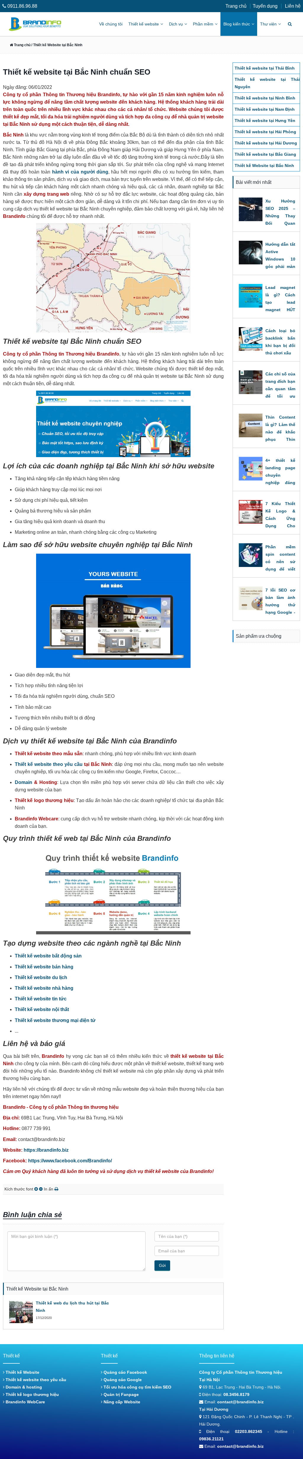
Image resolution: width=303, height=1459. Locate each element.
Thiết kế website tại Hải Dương (266, 143)
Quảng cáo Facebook (124, 1372)
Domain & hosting (23, 1387)
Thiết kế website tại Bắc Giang (265, 154)
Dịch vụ (176, 24)
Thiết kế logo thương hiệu (31, 1394)
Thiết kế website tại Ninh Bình (265, 98)
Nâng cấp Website (121, 1401)
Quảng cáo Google (122, 1379)
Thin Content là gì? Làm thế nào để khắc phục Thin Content (280, 432)
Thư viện (268, 24)
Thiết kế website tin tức (41, 998)
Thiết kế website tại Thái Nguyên (267, 83)
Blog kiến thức (236, 24)
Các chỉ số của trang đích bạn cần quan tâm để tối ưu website (280, 389)
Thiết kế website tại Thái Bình (265, 68)
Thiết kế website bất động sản (48, 955)
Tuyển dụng (265, 6)
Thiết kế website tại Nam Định (265, 109)
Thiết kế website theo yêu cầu (49, 764)
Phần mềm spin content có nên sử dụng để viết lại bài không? (280, 561)
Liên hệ (293, 6)
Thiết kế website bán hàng (44, 966)
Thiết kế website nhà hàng (44, 988)
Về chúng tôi (111, 24)
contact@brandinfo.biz (240, 1401)
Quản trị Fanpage (120, 1394)
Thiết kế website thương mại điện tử (55, 1020)
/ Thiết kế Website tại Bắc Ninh (56, 45)
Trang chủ (235, 6)
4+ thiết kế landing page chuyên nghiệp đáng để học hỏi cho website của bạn (280, 482)
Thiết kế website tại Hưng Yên (265, 120)
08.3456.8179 (236, 1394)
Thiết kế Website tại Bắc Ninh (264, 165)
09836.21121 (211, 1438)
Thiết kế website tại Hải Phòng (265, 131)
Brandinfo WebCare (24, 1401)
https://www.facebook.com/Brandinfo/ (70, 1160)
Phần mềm (203, 24)
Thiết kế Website (21, 1372)
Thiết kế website (143, 24)
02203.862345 (248, 1431)
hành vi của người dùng (80, 171)
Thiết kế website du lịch (41, 977)
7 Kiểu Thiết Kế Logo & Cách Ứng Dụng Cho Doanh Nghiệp (280, 518)
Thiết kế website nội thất (42, 1009)
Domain (23, 782)
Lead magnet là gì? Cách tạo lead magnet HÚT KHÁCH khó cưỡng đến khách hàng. (280, 309)
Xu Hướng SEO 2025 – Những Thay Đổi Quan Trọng (280, 216)
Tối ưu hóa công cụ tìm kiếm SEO (136, 1387)
